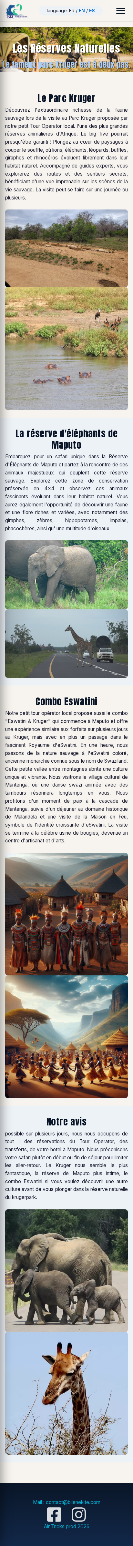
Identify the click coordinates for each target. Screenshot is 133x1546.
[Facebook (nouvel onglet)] (54, 1514)
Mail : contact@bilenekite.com (66, 1502)
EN (82, 10)
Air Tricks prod (66, 1526)
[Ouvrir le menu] (121, 10)
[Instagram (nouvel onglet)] (79, 1514)
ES (92, 10)
